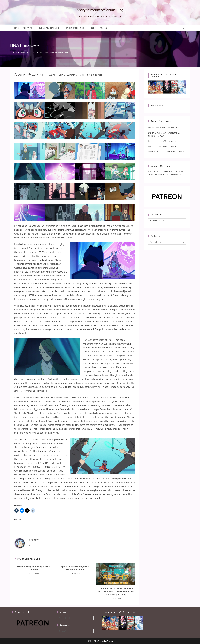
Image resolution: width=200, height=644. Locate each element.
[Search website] (183, 28)
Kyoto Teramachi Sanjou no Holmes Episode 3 (75, 568)
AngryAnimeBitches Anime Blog (100, 10)
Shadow (21, 75)
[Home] (11, 52)
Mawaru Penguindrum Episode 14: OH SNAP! (34, 568)
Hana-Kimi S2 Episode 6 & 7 (167, 127)
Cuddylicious (153, 151)
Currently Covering (75, 75)
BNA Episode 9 (62, 52)
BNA (61, 75)
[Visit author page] (19, 543)
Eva (149, 127)
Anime (52, 75)
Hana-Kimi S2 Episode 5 (165, 141)
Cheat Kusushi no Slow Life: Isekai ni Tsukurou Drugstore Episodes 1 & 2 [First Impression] (116, 591)
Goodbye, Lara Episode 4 (165, 146)
